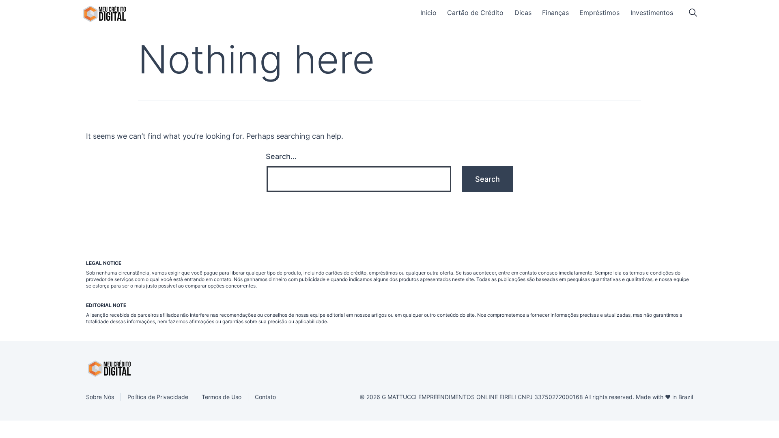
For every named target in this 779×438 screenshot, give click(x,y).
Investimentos (652, 13)
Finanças (555, 13)
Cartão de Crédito (475, 13)
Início (428, 13)
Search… (281, 156)
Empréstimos (599, 13)
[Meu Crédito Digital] (104, 14)
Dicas (523, 13)
